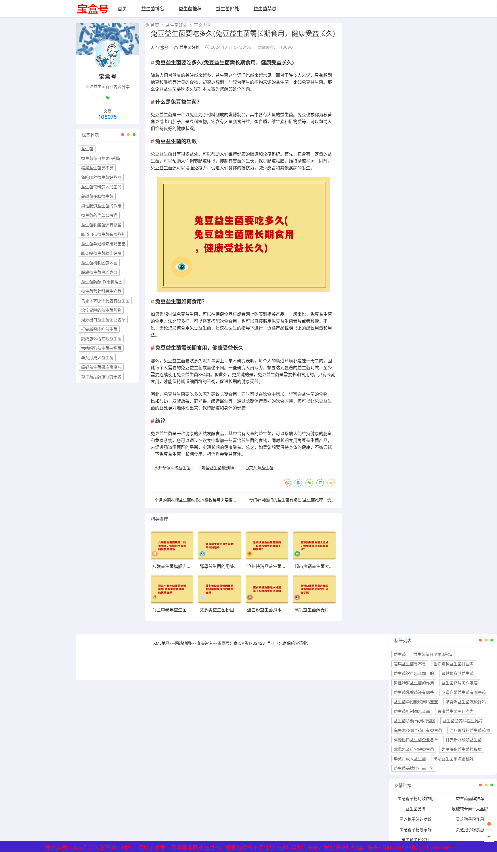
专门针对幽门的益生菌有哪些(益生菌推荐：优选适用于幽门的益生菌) (311, 499)
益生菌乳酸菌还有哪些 (101, 224)
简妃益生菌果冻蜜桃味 (101, 367)
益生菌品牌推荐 (470, 798)
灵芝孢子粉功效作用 (415, 798)
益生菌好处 (227, 9)
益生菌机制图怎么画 (99, 262)
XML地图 (161, 643)
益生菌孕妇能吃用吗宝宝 (103, 243)
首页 (122, 9)
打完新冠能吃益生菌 (99, 329)
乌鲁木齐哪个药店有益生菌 (105, 300)
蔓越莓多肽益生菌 (97, 196)
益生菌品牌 (416, 808)
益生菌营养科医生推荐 (101, 291)
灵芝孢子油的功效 (415, 819)
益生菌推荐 (190, 9)
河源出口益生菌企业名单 (103, 319)
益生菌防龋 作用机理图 (102, 281)
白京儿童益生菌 (259, 467)
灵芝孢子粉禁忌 (470, 829)
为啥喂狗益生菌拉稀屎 (101, 348)
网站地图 (183, 643)
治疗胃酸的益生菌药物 (101, 310)
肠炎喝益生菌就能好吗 (101, 253)
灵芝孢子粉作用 (470, 819)
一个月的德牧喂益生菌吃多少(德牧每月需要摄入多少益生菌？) (206, 499)
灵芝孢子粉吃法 (416, 839)
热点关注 (204, 643)
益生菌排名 (152, 9)
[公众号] (107, 97)
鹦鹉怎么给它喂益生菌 (101, 338)
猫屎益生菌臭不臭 (97, 167)
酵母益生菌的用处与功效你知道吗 (232, 566)
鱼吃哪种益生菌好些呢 (101, 177)
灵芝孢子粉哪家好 (415, 829)
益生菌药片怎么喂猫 (99, 215)
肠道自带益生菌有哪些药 (103, 234)
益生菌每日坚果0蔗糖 (100, 158)
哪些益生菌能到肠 (218, 467)
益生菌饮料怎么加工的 (101, 186)
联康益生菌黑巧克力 (99, 272)
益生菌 (87, 148)
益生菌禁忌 (264, 9)
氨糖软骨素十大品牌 (470, 808)
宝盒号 (162, 47)
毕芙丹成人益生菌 (97, 357)
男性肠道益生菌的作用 (101, 205)
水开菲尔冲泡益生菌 (172, 467)
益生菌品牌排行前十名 (101, 376)
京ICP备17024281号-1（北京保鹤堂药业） (272, 643)
